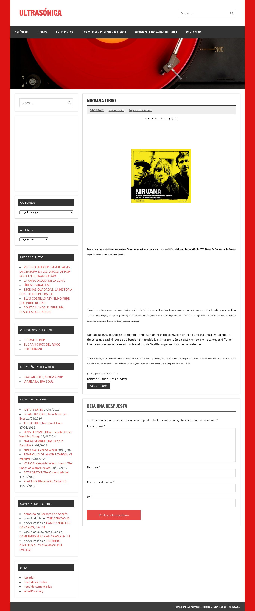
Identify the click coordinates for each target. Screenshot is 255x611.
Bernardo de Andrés (54, 513)
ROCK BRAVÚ (33, 349)
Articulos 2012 (98, 386)
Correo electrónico (100, 481)
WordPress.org (33, 591)
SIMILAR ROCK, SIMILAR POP (43, 377)
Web (90, 496)
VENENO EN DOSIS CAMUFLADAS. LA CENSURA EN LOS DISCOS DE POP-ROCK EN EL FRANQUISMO (45, 271)
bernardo (30, 513)
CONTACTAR (193, 32)
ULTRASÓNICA (40, 12)
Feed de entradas (35, 582)
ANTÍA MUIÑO (33, 409)
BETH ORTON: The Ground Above (46, 472)
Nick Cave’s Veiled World (40, 450)
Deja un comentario (140, 110)
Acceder (29, 577)
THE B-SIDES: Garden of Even (43, 423)
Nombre (93, 467)
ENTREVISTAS (64, 32)
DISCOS (42, 32)
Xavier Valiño (116, 110)
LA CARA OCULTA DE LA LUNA (44, 280)
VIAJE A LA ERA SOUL (38, 381)
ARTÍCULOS (22, 32)
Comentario (96, 425)
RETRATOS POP (34, 340)
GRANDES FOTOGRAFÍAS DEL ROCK (156, 32)
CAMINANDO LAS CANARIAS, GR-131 (44, 536)
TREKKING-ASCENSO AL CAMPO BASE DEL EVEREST (41, 545)
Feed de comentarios (38, 586)
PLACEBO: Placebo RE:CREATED (45, 481)
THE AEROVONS (58, 518)
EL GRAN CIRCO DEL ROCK (42, 344)
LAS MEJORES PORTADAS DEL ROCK (104, 32)
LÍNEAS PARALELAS (37, 285)
